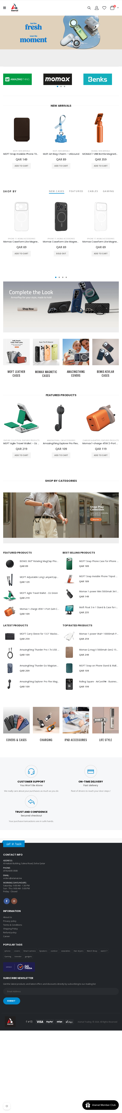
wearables (65, 951)
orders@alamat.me (12, 878)
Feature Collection (12, 440)
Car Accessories (68, 440)
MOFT (15, 151)
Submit (11, 1000)
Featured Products (30, 440)
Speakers (43, 951)
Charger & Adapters (91, 440)
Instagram (14, 901)
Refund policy (10, 932)
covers (17, 951)
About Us (7, 917)
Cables (93, 191)
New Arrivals (24, 151)
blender (18, 956)
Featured (76, 191)
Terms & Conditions (12, 924)
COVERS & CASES (16, 740)
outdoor (54, 951)
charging (46, 740)
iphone (7, 951)
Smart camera (29, 951)
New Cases (56, 191)
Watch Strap (92, 951)
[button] (57, 86)
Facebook (6, 901)
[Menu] (4, 8)
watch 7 (104, 951)
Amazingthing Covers (76, 373)
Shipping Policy (10, 928)
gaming (108, 191)
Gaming (7, 956)
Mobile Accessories (26, 239)
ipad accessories (76, 740)
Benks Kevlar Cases (105, 373)
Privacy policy (9, 921)
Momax (94, 151)
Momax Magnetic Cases (46, 374)
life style (105, 740)
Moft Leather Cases (16, 373)
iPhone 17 (12, 239)
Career (6, 936)
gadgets (28, 956)
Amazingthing (53, 440)
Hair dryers (78, 951)
